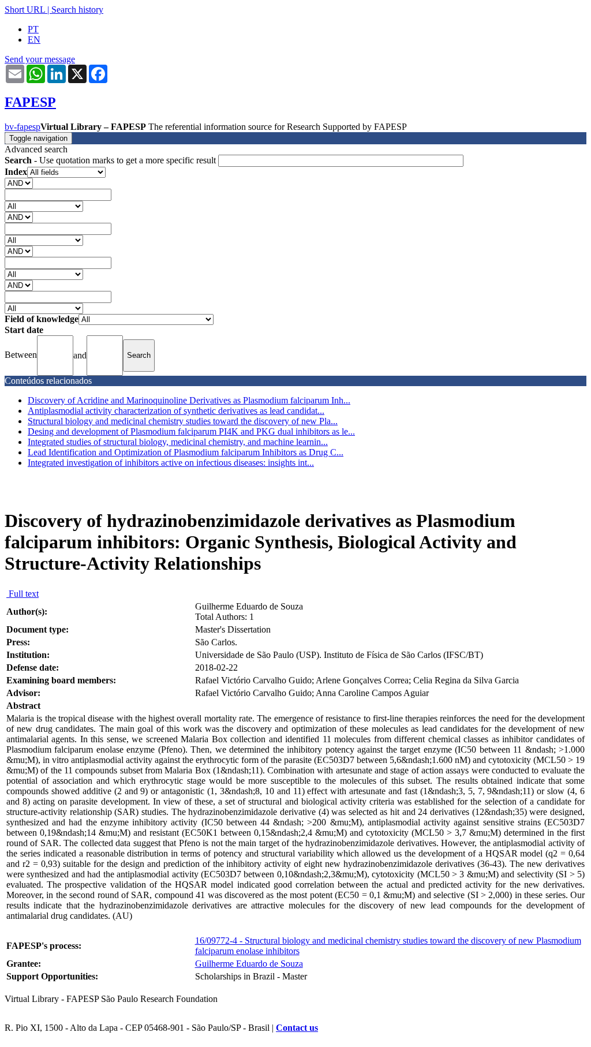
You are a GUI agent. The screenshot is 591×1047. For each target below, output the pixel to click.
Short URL (25, 9)
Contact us (297, 1028)
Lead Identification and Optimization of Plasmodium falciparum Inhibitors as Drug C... (185, 452)
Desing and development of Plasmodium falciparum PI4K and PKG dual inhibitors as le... (191, 431)
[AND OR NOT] (19, 183)
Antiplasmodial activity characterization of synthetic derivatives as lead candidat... (176, 411)
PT (33, 29)
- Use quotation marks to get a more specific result (111, 160)
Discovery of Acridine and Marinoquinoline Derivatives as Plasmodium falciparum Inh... (189, 400)
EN (34, 39)
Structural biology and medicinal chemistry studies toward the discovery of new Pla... (183, 421)
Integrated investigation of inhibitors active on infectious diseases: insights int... (171, 463)
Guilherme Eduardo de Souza (249, 964)
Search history (77, 9)
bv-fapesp (22, 127)
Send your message (40, 59)
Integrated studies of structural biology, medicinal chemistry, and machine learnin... (178, 442)
